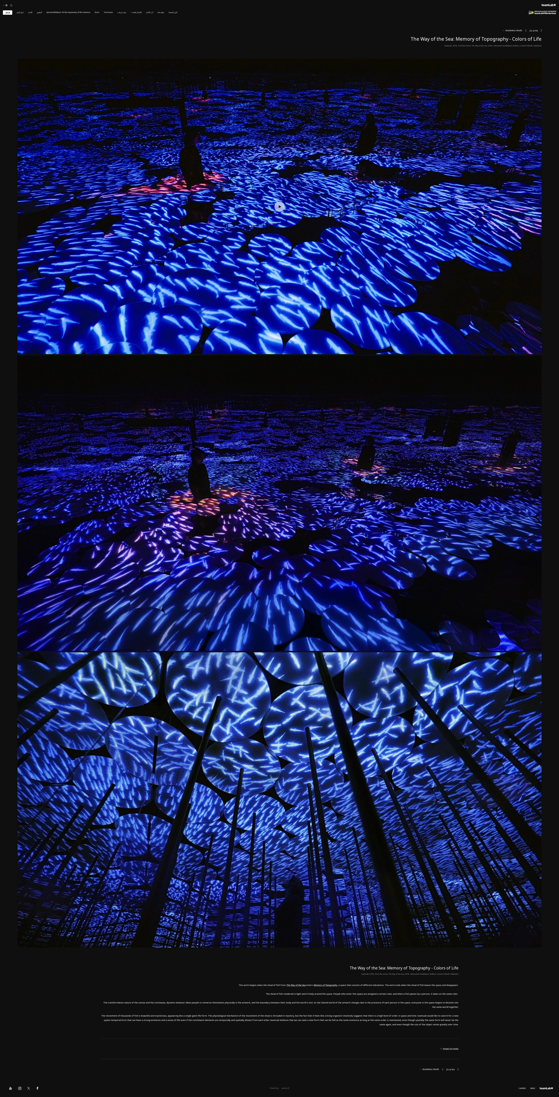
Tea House (108, 12)
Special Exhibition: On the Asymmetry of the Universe (68, 12)
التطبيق (39, 12)
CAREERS (522, 1088)
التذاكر (7, 13)
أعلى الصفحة (173, 12)
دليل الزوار (20, 12)
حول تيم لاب (121, 12)
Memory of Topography (325, 985)
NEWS (532, 1088)
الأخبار (30, 12)
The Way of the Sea (295, 985)
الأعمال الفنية (137, 12)
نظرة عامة (161, 12)
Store (97, 12)
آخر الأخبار (149, 12)
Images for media (450, 1048)
